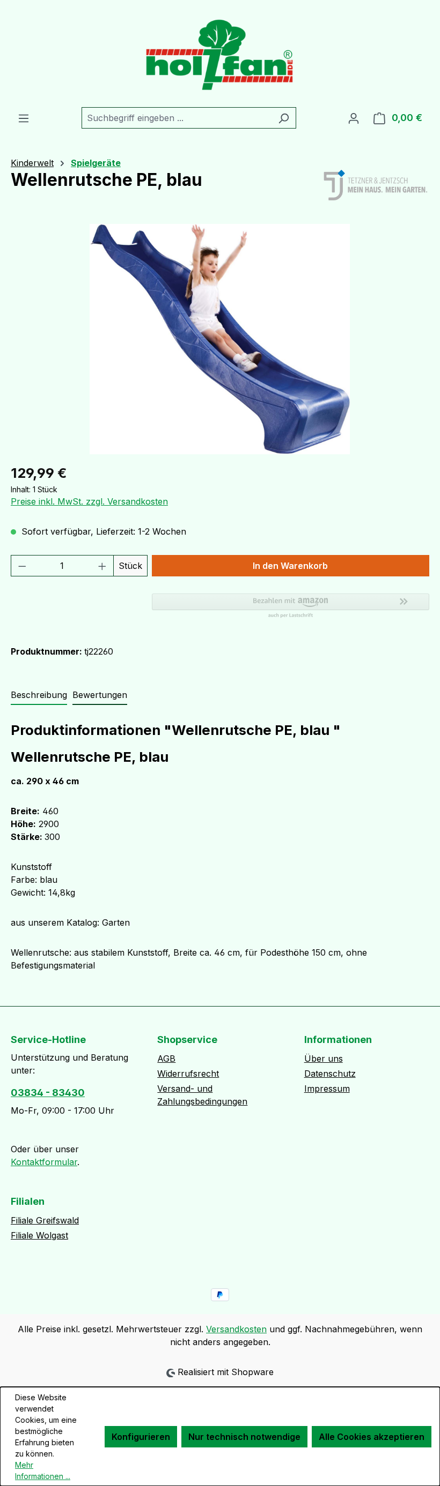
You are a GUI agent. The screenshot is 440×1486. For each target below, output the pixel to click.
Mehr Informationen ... (42, 1470)
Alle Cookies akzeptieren (371, 1436)
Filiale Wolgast (39, 1235)
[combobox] (177, 118)
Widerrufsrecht (188, 1073)
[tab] (39, 695)
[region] (220, 339)
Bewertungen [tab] (99, 694)
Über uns (323, 1058)
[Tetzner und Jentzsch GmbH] (375, 185)
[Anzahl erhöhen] (102, 565)
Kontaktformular (44, 1162)
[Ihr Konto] (353, 118)
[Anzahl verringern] (22, 565)
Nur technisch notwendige (244, 1436)
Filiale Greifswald (45, 1220)
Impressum (327, 1088)
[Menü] (23, 118)
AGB (166, 1058)
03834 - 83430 (48, 1092)
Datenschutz (330, 1073)
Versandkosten (236, 1329)
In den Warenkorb (290, 565)
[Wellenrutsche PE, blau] (220, 339)
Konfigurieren (141, 1436)
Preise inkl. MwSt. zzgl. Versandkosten (89, 501)
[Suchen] (283, 118)
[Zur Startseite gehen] (220, 53)
